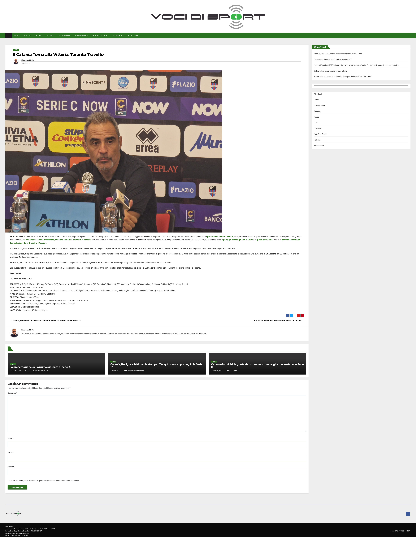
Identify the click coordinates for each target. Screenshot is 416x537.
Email (10, 452)
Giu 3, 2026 (116, 371)
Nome (10, 438)
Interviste (317, 128)
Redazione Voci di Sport (134, 371)
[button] (409, 35)
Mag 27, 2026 (218, 371)
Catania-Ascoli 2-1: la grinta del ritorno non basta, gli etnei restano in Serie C (257, 366)
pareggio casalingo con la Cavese (238, 240)
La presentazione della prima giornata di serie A (40, 367)
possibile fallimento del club (220, 236)
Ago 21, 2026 (16, 371)
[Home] (8, 35)
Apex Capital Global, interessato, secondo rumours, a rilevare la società (57, 240)
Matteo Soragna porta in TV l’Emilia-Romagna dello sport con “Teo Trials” (343, 77)
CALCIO (27, 35)
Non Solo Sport (101, 35)
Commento (12, 393)
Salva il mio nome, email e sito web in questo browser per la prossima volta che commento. (44, 481)
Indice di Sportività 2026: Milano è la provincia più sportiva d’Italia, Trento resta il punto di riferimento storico (356, 65)
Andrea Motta (28, 60)
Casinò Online (319, 105)
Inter (38, 35)
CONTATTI (133, 35)
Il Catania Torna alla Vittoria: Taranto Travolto (58, 54)
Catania (50, 35)
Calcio (316, 100)
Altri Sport (64, 35)
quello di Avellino (265, 240)
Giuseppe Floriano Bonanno (36, 371)
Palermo (317, 140)
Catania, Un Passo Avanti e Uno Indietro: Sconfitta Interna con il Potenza (45, 320)
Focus (316, 117)
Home (17, 35)
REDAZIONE (118, 35)
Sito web (11, 467)
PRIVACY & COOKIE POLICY (400, 531)
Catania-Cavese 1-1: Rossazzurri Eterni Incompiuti (278, 320)
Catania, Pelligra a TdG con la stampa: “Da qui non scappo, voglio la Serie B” (156, 366)
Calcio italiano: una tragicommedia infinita (330, 71)
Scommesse (80, 35)
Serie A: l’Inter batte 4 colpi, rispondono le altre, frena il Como (338, 54)
